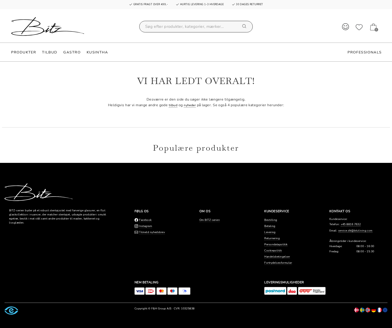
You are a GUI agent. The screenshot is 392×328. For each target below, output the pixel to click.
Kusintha (97, 52)
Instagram (145, 226)
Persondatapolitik (275, 244)
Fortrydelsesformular (278, 263)
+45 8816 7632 (351, 224)
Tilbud (49, 52)
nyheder (190, 105)
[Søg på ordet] (244, 26)
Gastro (72, 52)
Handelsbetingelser (277, 256)
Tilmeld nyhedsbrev (152, 232)
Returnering (272, 238)
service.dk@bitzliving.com (355, 230)
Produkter (23, 52)
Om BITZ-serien (209, 220)
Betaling (269, 226)
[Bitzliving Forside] (47, 26)
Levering (270, 232)
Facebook (145, 220)
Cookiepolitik (273, 250)
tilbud (173, 105)
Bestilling (270, 220)
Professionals (365, 52)
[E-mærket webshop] (11, 310)
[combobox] (196, 26)
